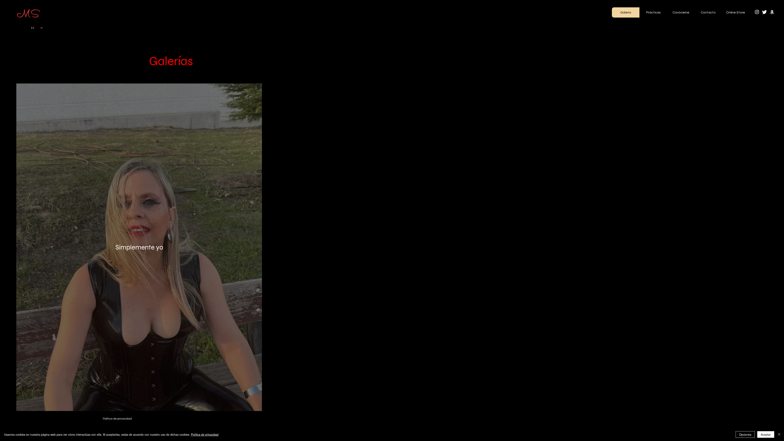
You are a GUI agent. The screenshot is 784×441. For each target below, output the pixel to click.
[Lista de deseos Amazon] (772, 12)
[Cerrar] (779, 434)
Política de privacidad (204, 434)
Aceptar (766, 434)
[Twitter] (764, 12)
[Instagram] (757, 12)
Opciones (745, 434)
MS (28, 14)
